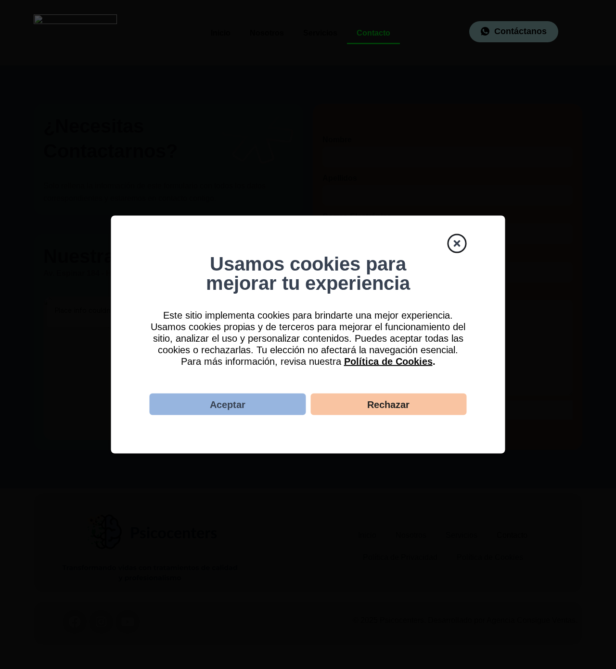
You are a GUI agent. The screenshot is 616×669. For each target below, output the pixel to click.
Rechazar (388, 404)
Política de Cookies (388, 361)
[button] (457, 243)
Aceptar (227, 404)
